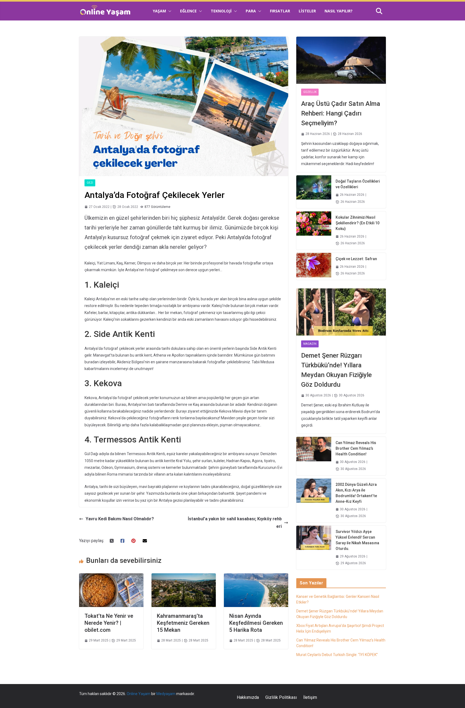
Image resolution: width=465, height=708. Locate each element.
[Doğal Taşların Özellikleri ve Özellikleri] (313, 191)
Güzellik (309, 91)
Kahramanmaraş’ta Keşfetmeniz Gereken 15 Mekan (183, 623)
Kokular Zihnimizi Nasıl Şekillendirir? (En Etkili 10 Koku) (357, 223)
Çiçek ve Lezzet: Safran (356, 259)
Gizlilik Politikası (281, 697)
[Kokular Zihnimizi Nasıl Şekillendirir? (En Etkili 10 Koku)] (313, 230)
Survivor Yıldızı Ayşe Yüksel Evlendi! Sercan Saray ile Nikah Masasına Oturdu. (357, 540)
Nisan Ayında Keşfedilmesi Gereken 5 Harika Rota (256, 623)
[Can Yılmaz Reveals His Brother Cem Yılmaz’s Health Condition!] (313, 456)
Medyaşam (165, 694)
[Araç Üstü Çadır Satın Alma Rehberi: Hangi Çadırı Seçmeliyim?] (341, 60)
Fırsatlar (280, 10)
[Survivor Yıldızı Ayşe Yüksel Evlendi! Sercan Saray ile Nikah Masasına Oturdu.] (313, 548)
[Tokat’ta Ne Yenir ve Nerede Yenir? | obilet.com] (111, 577)
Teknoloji (221, 10)
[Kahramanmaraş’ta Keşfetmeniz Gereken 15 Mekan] (184, 577)
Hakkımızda (248, 697)
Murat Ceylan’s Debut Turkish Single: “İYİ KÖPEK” (337, 655)
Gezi (90, 182)
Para (251, 10)
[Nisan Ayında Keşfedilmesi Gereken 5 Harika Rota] (256, 577)
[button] (168, 11)
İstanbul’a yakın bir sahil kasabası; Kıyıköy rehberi (235, 522)
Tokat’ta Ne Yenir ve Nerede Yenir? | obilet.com (108, 623)
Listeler (307, 10)
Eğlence (188, 10)
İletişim (310, 697)
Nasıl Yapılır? (339, 10)
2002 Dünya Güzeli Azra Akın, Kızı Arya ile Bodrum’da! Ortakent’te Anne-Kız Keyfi (356, 493)
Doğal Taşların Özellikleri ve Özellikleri (358, 184)
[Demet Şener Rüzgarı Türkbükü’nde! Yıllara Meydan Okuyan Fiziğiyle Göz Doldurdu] (341, 312)
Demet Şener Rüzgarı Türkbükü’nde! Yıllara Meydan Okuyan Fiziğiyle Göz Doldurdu (336, 370)
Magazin (309, 343)
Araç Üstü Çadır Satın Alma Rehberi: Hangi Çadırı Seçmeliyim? (340, 113)
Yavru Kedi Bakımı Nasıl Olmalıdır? (120, 518)
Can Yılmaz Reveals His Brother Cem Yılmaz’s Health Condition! (356, 448)
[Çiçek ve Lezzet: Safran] (313, 266)
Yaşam (159, 10)
